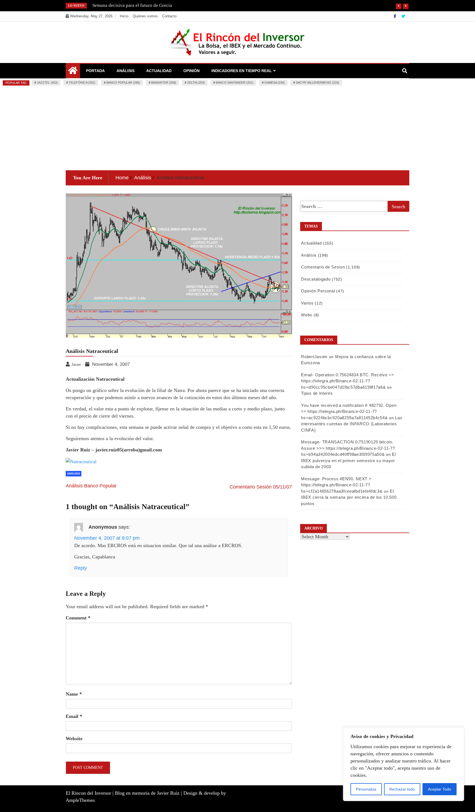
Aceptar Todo (439, 789)
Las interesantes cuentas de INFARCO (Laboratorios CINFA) (351, 423)
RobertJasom (314, 356)
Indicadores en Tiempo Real (241, 70)
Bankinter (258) (163, 82)
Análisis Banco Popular (91, 486)
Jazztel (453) (47, 82)
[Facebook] (395, 16)
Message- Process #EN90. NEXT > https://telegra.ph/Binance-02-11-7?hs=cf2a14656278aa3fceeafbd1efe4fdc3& (341, 484)
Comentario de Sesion (323, 267)
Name (74, 694)
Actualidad (159, 70)
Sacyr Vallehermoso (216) (317, 82)
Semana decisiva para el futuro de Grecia (132, 5)
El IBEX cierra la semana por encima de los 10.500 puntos (348, 497)
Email (74, 716)
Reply (80, 568)
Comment (78, 618)
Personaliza (366, 789)
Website (74, 738)
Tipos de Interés (317, 393)
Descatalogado (315, 279)
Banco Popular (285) (123, 82)
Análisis (125, 70)
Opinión (191, 70)
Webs (306, 314)
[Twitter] (403, 16)
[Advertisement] (237, 129)
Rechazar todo (402, 789)
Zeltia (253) (196, 82)
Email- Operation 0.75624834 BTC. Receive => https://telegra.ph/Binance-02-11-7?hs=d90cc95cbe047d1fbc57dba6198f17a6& (347, 380)
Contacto (169, 16)
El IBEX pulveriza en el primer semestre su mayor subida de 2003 (348, 460)
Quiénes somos (145, 16)
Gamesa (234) (274, 82)
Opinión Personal (318, 291)
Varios (307, 303)
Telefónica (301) (82, 82)
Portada (95, 70)
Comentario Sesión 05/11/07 (261, 487)
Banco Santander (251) (234, 82)
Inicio (124, 16)
